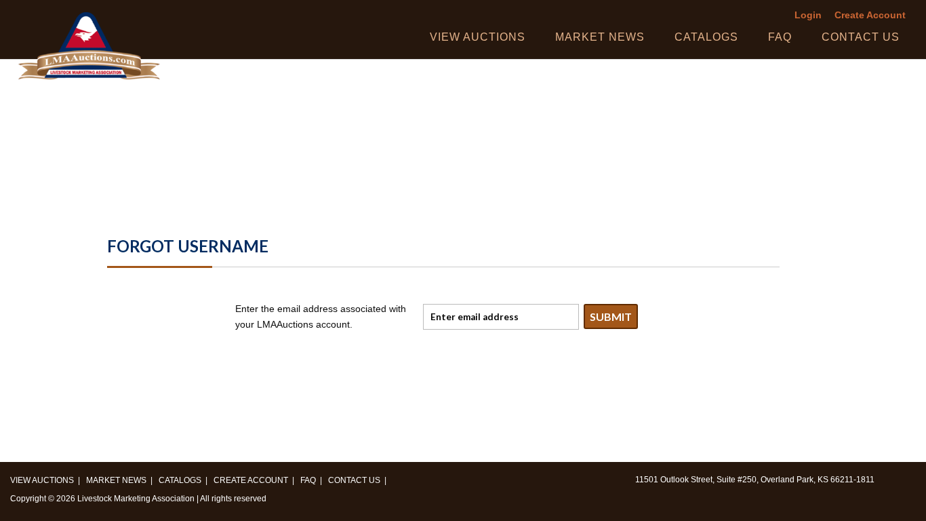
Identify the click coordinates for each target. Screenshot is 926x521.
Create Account (870, 15)
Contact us (861, 37)
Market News (600, 37)
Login (808, 15)
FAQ (780, 37)
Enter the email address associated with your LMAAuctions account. (320, 317)
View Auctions (477, 37)
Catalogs (706, 37)
